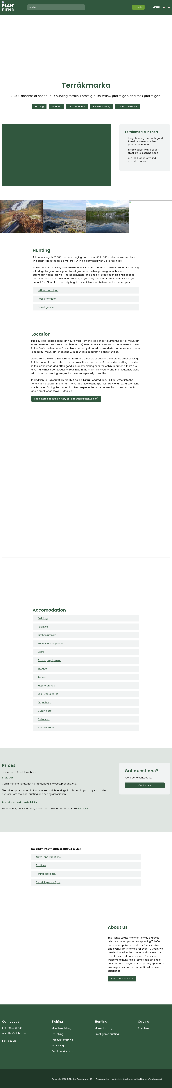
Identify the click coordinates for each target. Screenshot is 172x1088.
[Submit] (82, 7)
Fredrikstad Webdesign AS (149, 1079)
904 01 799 (83, 808)
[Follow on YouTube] (127, 7)
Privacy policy (102, 1079)
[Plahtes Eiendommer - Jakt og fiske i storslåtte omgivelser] (12, 7)
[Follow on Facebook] (124, 7)
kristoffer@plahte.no (14, 1033)
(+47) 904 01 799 (12, 1028)
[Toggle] (35, 290)
